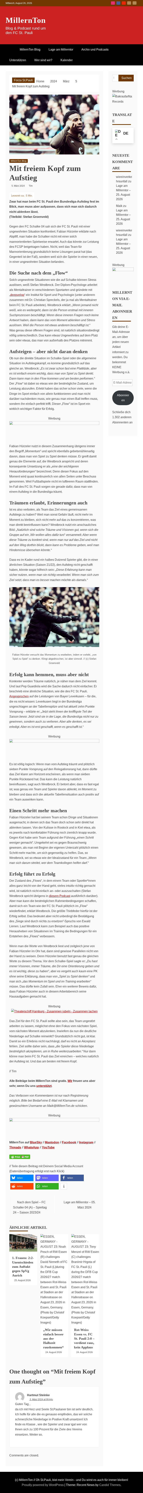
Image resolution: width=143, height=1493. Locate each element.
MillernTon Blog (30, 49)
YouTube (124, 3)
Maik (119, 205)
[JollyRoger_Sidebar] (123, 270)
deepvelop (17, 294)
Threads (15, 1147)
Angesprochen (19, 696)
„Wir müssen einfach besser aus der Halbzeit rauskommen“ (53, 1338)
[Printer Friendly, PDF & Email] (19, 1159)
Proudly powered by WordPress (43, 1484)
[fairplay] (54, 1120)
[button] (22, 1178)
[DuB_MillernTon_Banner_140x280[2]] (54, 423)
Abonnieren (123, 398)
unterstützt (44, 1085)
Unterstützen (17, 60)
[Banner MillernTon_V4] (54, 741)
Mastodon (134, 3)
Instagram (113, 3)
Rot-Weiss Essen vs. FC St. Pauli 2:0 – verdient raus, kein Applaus (84, 1338)
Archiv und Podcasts (95, 49)
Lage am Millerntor (61, 49)
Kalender (67, 60)
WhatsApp (31, 1147)
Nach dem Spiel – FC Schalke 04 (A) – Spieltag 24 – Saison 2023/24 (30, 1207)
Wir (70, 1080)
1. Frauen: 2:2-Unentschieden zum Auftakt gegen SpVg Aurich (23, 1266)
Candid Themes (109, 1484)
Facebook (118, 3)
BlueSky (129, 3)
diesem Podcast (59, 896)
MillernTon (26, 20)
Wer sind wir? (43, 60)
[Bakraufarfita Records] (123, 101)
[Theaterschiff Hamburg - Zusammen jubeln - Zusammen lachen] (54, 1011)
